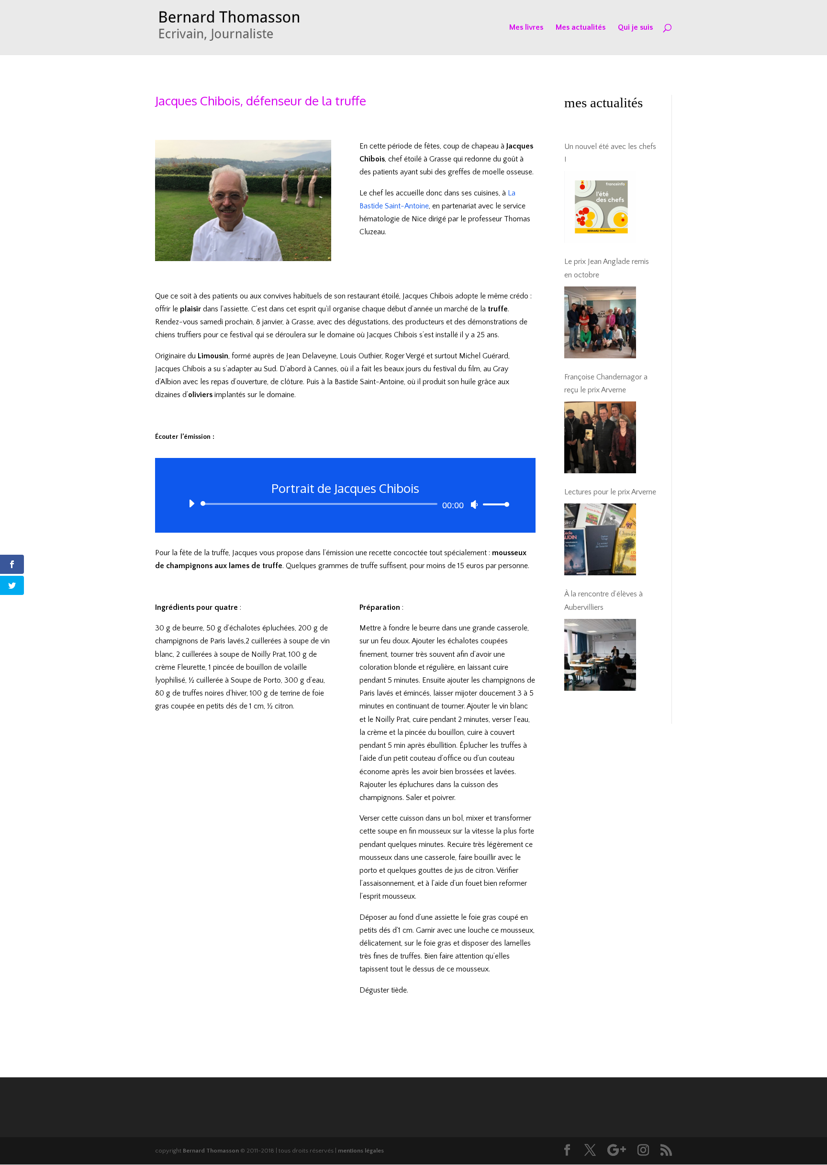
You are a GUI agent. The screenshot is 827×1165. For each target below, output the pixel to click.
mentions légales (361, 1150)
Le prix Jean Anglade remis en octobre (606, 268)
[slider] (493, 504)
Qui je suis (635, 28)
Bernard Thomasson (211, 1150)
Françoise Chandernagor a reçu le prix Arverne (606, 383)
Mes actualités (580, 28)
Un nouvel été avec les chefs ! (610, 153)
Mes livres (526, 28)
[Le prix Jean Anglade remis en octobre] (600, 322)
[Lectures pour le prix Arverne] (600, 539)
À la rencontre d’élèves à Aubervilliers (603, 600)
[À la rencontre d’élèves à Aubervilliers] (600, 655)
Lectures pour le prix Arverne (610, 492)
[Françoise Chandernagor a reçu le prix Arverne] (600, 437)
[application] (345, 504)
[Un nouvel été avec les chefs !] (600, 207)
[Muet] (474, 504)
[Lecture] (191, 503)
